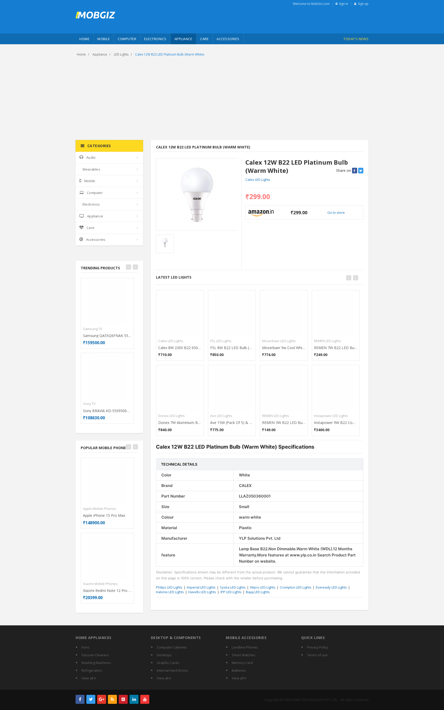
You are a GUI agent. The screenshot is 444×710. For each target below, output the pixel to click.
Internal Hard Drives (172, 670)
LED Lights (121, 54)
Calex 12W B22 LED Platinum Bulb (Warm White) (169, 54)
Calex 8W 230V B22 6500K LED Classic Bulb (180, 348)
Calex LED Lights (257, 179)
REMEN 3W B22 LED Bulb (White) (284, 422)
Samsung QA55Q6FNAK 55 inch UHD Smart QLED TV (107, 336)
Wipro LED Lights (262, 587)
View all (87, 678)
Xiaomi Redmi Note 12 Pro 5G (107, 590)
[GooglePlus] (101, 699)
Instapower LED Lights (331, 415)
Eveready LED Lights (331, 587)
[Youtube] (144, 699)
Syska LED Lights (233, 587)
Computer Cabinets (172, 647)
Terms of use (317, 655)
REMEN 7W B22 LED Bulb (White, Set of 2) (335, 348)
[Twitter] (90, 699)
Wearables (91, 169)
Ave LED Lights (221, 415)
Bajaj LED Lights (258, 592)
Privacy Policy (317, 647)
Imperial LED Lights (201, 587)
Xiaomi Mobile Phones (100, 583)
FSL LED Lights (221, 341)
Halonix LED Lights (170, 592)
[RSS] (112, 699)
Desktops (164, 655)
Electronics (155, 39)
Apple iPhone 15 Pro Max (104, 515)
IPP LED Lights (231, 592)
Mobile (103, 39)
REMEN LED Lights (275, 415)
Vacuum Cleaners (95, 655)
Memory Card (242, 662)
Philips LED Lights (169, 587)
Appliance (183, 39)
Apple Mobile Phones (99, 508)
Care (204, 39)
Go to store (336, 212)
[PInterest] (123, 699)
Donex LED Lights (171, 415)
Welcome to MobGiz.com (311, 4)
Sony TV (89, 403)
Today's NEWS (356, 39)
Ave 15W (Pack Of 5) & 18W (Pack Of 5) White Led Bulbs (232, 422)
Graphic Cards (168, 662)
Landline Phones (245, 647)
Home (84, 39)
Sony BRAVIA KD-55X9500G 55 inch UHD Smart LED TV (107, 411)
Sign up (363, 4)
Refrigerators (91, 670)
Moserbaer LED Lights (279, 341)
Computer (127, 39)
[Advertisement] (222, 99)
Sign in (343, 4)
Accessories (228, 39)
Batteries (239, 670)
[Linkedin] (134, 699)
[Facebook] (80, 699)
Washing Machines (96, 662)
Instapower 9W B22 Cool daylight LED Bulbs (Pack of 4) (335, 422)
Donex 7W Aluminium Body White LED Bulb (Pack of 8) (180, 422)
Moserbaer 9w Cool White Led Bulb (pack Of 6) (284, 348)
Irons (85, 647)
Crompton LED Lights (295, 587)
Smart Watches (243, 655)
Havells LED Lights (202, 592)
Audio (91, 157)
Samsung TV (92, 328)
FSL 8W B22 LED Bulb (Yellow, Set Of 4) (232, 348)
